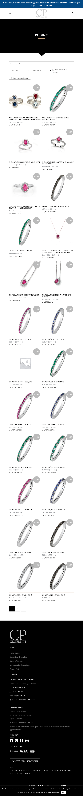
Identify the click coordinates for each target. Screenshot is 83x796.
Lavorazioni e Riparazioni (20, 665)
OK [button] (63, 792)
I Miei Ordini (15, 653)
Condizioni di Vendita (18, 657)
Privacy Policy (15, 669)
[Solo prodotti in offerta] (53, 69)
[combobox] (20, 78)
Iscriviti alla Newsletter (25, 761)
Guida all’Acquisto (16, 661)
